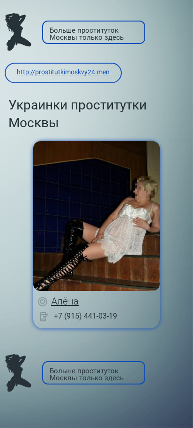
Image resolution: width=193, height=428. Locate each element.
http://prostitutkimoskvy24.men (63, 72)
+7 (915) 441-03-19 (85, 316)
